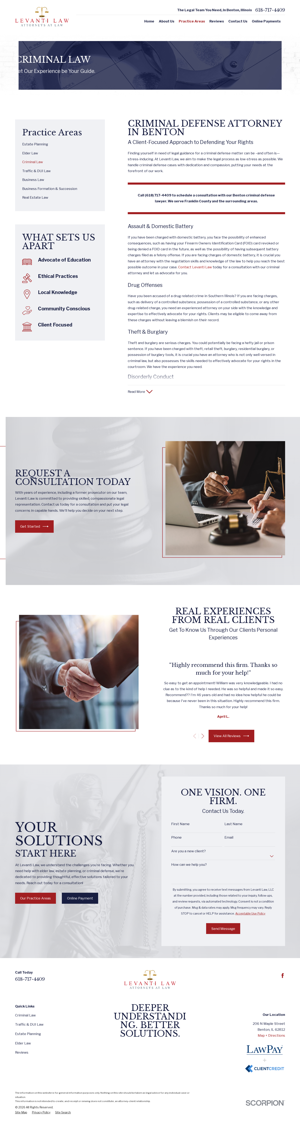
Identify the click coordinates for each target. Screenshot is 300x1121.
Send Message (223, 929)
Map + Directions (271, 1035)
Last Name (233, 824)
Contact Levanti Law (195, 267)
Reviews (21, 1052)
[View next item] (202, 736)
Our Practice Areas (35, 898)
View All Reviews (227, 736)
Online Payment (80, 898)
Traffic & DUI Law (29, 1024)
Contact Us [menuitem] (237, 21)
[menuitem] (60, 144)
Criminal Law (25, 1015)
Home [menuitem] (149, 21)
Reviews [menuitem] (216, 21)
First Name (180, 824)
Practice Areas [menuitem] (192, 21)
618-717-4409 (270, 10)
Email (228, 837)
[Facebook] (282, 975)
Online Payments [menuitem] (266, 21)
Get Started (30, 526)
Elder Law (23, 1043)
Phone (176, 837)
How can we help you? (189, 864)
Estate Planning (28, 1034)
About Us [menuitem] (166, 21)
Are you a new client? (188, 851)
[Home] (42, 16)
